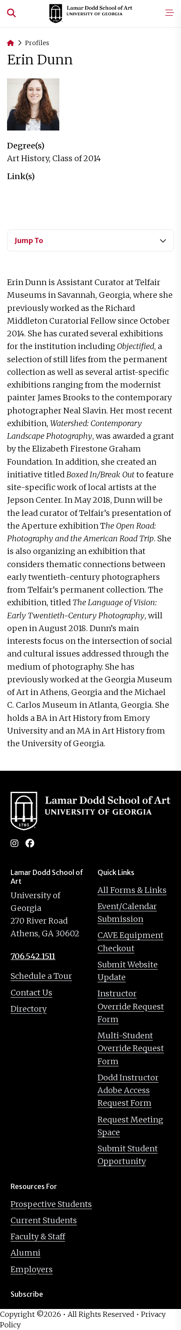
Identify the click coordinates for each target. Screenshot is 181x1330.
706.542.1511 (33, 956)
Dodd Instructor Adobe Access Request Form (128, 1090)
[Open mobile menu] (169, 13)
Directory (29, 1009)
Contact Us (31, 993)
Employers (32, 1269)
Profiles (37, 43)
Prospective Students (51, 1204)
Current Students (44, 1220)
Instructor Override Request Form (131, 1006)
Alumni (25, 1253)
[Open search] (11, 13)
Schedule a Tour (41, 976)
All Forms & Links (132, 890)
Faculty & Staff (38, 1236)
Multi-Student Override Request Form (131, 1048)
